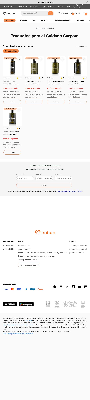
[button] (19, 59)
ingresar (76, 13)
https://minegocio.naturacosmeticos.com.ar (18, 325)
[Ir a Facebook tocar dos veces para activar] (55, 287)
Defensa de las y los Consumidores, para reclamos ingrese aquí (42, 253)
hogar (43, 28)
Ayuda (59, 6)
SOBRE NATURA (8, 241)
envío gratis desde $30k (45, 2)
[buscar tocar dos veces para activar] (50, 13)
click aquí (28, 320)
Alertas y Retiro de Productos (28, 260)
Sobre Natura (8, 6)
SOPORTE (73, 241)
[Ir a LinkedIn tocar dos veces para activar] (85, 287)
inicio (37, 28)
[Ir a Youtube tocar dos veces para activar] (79, 287)
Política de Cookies (76, 253)
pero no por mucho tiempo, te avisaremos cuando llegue (12, 94)
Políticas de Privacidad (78, 249)
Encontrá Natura (23, 246)
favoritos (64, 13)
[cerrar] (87, 2)
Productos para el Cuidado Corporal (45, 35)
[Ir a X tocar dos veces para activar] (67, 287)
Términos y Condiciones (78, 246)
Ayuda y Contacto (24, 249)
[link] (12, 83)
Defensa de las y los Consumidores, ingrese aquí (36, 256)
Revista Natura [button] (22, 6)
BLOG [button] (68, 6)
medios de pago (9, 284)
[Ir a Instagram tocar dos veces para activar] (61, 287)
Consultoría (34, 6)
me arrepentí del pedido (29, 265)
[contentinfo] (19, 78)
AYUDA (20, 241)
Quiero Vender (47, 6)
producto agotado (10, 88)
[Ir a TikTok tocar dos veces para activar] (73, 287)
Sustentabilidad (8, 249)
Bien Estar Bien (8, 246)
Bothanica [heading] (6, 78)
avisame (12, 102)
